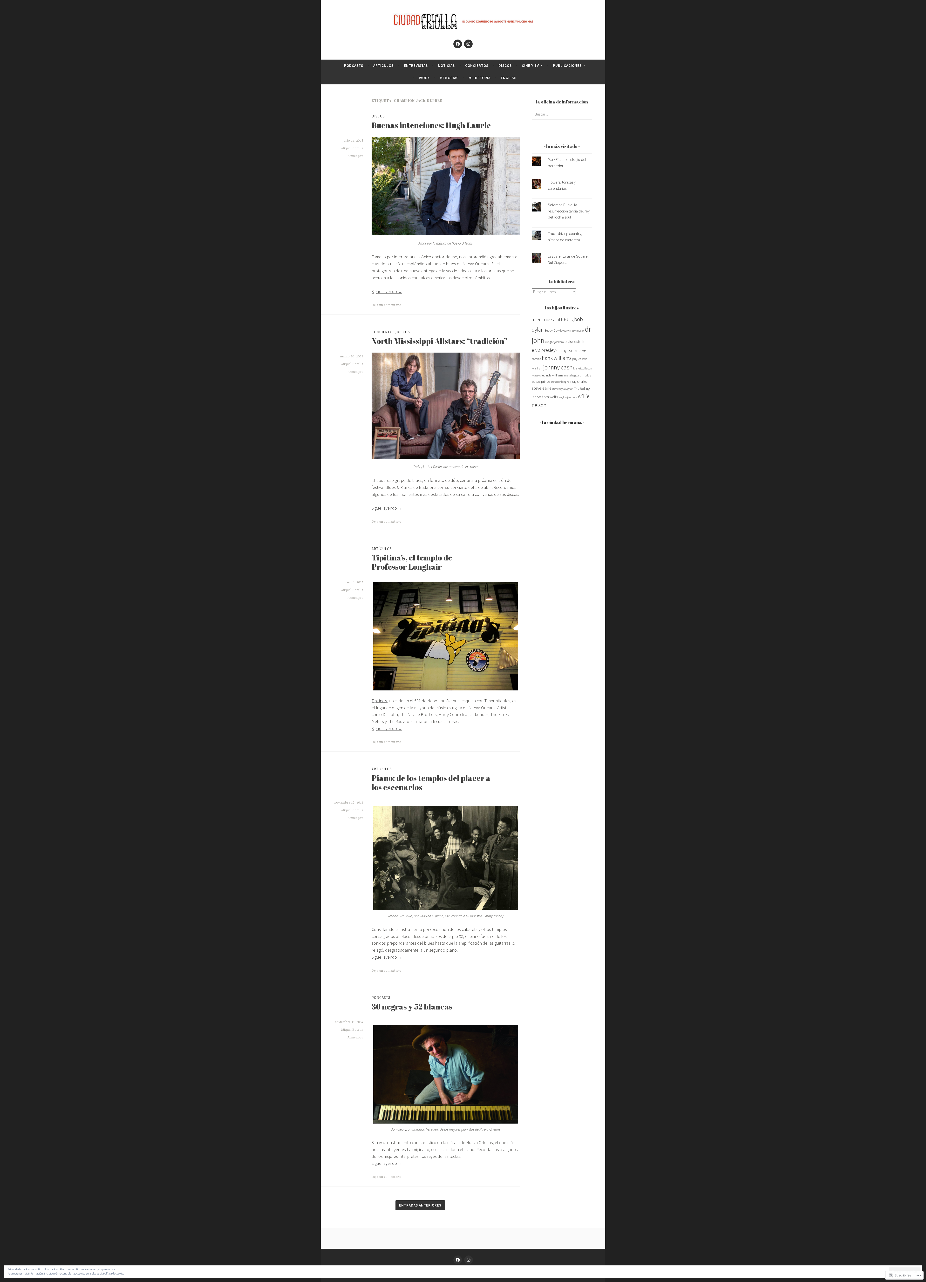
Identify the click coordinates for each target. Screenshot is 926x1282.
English (509, 77)
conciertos (476, 65)
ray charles (579, 381)
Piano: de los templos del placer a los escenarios (431, 782)
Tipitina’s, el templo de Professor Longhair (412, 562)
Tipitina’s (379, 700)
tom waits (550, 396)
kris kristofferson (582, 368)
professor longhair (561, 381)
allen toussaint (546, 319)
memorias (449, 77)
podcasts (353, 65)
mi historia (479, 77)
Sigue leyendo (387, 291)
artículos (383, 65)
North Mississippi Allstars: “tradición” (439, 341)
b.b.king (567, 319)
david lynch (578, 330)
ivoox (424, 77)
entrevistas (416, 65)
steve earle (542, 388)
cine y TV (530, 65)
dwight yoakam (554, 342)
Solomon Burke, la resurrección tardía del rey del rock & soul (569, 210)
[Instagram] (468, 43)
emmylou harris (568, 350)
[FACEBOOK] (457, 1259)
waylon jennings (567, 397)
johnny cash (557, 367)
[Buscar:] (562, 114)
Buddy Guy (552, 330)
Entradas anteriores (420, 1205)
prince (545, 381)
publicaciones (567, 65)
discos (505, 65)
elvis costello (575, 341)
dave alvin (565, 330)
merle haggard (572, 375)
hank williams (557, 358)
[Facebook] (457, 43)
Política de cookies (113, 1273)
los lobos (536, 375)
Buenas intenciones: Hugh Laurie (431, 125)
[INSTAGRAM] (468, 1259)
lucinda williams (552, 375)
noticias (446, 65)
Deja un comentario (386, 305)
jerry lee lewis (579, 359)
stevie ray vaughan (562, 388)
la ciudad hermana (562, 422)
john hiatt (537, 368)
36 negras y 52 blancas (412, 1006)
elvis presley (544, 350)
